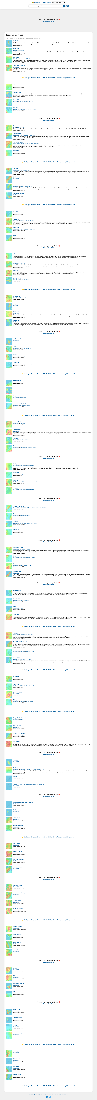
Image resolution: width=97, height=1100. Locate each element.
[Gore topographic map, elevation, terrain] (9, 516)
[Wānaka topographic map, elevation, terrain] (9, 110)
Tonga (15, 776)
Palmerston (16, 599)
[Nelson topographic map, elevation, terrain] (9, 238)
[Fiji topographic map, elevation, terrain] (9, 390)
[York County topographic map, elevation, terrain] (9, 298)
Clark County (27, 58)
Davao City (16, 100)
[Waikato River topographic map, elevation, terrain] (9, 728)
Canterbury (16, 177)
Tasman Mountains (18, 859)
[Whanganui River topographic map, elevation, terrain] (9, 828)
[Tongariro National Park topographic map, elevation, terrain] (9, 720)
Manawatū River (18, 547)
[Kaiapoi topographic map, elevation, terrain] (9, 652)
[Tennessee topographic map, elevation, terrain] (9, 314)
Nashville (16, 219)
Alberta (19, 616)
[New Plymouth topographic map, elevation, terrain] (9, 383)
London (15, 262)
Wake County (30, 634)
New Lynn (16, 438)
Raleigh (15, 633)
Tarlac (20, 531)
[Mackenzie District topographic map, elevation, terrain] (9, 424)
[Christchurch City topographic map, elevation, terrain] (9, 195)
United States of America (18, 143)
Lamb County (27, 86)
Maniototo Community (39, 769)
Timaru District (29, 356)
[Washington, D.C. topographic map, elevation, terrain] (9, 144)
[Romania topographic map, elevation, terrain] (9, 273)
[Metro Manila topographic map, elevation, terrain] (9, 593)
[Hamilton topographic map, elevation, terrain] (9, 686)
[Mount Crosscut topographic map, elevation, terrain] (9, 911)
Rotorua (15, 480)
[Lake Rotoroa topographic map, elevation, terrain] (9, 944)
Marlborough (23, 364)
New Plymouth (17, 380)
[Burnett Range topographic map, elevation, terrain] (9, 869)
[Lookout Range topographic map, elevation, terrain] (9, 903)
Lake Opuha (16, 488)
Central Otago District (28, 769)
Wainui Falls (16, 950)
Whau (26, 439)
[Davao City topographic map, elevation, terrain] (9, 102)
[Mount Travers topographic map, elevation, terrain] (9, 929)
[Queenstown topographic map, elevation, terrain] (9, 136)
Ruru (14, 396)
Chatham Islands (18, 810)
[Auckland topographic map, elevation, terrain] (9, 51)
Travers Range (17, 885)
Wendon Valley (17, 1033)
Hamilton (16, 684)
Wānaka (15, 108)
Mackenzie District (18, 422)
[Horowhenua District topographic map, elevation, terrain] (9, 406)
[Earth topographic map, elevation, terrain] (9, 87)
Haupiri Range (17, 851)
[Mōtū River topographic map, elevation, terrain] (9, 820)
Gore (14, 514)
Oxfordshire (28, 348)
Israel (14, 743)
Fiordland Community (39, 213)
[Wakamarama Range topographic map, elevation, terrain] (9, 895)
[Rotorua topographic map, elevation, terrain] (9, 482)
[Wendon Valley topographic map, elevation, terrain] (9, 1035)
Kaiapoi (15, 650)
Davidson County (30, 220)
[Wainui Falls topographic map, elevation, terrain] (9, 952)
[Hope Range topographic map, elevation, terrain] (9, 846)
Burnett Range (17, 867)
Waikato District (27, 565)
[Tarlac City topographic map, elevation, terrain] (9, 532)
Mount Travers (17, 926)
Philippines (16, 41)
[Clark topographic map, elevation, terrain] (9, 256)
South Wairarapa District (30, 474)
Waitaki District (26, 600)
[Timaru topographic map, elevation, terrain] (9, 357)
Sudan (14, 127)
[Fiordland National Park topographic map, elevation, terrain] (9, 644)
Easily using (49, 78)
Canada (14, 616)
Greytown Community (42, 474)
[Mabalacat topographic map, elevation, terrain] (9, 153)
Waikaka (15, 1051)
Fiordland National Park (20, 641)
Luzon (15, 304)
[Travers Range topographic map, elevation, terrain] (9, 887)
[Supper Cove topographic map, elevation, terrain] (9, 1077)
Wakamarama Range (19, 893)
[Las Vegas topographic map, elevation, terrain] (9, 59)
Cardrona (16, 446)
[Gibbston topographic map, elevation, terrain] (9, 230)
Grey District (28, 659)
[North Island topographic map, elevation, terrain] (9, 341)
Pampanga (21, 152)
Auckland (16, 49)
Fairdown (16, 1025)
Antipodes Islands (18, 983)
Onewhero (16, 564)
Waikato (21, 565)
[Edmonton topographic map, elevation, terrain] (9, 617)
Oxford (15, 347)
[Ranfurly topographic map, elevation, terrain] (9, 770)
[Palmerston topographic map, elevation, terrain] (9, 601)
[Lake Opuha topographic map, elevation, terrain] (9, 490)
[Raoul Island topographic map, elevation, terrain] (9, 1012)
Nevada (22, 58)
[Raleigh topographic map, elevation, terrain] (9, 635)
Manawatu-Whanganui (25, 405)
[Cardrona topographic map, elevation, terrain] (9, 448)
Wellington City (28, 186)
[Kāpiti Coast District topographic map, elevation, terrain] (9, 736)
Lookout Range (17, 900)
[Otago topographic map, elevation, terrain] (9, 970)
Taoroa (15, 991)
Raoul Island (16, 1009)
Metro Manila (17, 590)
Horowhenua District (19, 404)
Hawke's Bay (23, 507)
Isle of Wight (17, 278)
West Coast (22, 659)
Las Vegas (16, 57)
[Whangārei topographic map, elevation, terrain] (9, 679)
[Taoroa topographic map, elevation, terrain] (9, 994)
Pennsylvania (23, 297)
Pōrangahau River (18, 506)
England (23, 263)
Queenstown (17, 133)
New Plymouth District (30, 382)
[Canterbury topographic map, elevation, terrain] (9, 179)
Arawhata (16, 1066)
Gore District (28, 515)
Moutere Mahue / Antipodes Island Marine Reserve (28, 784)
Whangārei (16, 676)
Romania (15, 270)
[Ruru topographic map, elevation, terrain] (9, 398)
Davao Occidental (23, 101)
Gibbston (16, 227)
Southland (22, 213)
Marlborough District (31, 364)
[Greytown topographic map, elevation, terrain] (9, 475)
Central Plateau (18, 692)
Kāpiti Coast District (19, 733)
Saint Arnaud (17, 934)
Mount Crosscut (18, 908)
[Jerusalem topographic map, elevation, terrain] (9, 744)
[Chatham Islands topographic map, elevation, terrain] (9, 812)
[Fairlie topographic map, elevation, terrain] (9, 466)
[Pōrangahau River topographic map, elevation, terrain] (9, 508)
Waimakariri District (30, 557)
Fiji (14, 388)
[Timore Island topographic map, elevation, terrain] (9, 1061)
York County (17, 296)
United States (16, 58)
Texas (21, 86)
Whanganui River (18, 825)
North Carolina (23, 634)
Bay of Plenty (23, 481)
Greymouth (16, 658)
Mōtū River (16, 818)
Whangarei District (29, 678)
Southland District (29, 213)
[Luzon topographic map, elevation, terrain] (9, 306)
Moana (21, 397)
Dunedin (15, 168)
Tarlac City (16, 529)
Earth (14, 84)
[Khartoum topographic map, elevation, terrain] (9, 128)
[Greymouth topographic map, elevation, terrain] (9, 660)
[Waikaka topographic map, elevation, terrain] (9, 1053)
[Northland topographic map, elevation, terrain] (9, 762)
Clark (14, 253)
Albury (15, 700)
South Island (17, 571)
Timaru (15, 354)
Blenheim (16, 362)
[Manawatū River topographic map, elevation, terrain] (9, 550)
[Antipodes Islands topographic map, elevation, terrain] (9, 986)
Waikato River (17, 726)
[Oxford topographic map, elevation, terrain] (9, 349)
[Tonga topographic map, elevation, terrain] (9, 779)
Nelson (15, 235)
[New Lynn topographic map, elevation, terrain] (9, 440)
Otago (21, 109)
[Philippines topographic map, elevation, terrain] (9, 43)
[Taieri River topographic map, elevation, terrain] (9, 978)
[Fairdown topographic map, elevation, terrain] (9, 1027)
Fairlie (15, 464)
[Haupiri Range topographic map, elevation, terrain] (9, 854)
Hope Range (16, 843)
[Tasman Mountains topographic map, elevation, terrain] (9, 861)
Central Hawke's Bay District (33, 507)
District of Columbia (19, 65)
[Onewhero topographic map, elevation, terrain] (9, 566)
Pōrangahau (43, 507)
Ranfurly (15, 768)
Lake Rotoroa (17, 942)
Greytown (16, 472)
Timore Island (17, 1059)
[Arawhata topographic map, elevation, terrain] (9, 1069)
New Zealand (16, 50)
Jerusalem (16, 741)
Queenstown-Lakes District (29, 109)
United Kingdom (16, 263)
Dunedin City (26, 170)
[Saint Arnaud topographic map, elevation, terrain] (9, 937)
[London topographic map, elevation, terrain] (9, 264)
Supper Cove (17, 1074)
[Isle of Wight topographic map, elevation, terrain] (9, 280)
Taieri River (16, 976)
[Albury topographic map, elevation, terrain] (9, 702)
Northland (22, 678)
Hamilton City (27, 685)
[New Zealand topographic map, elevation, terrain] (9, 94)
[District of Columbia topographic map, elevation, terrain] (9, 68)
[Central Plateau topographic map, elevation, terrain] (9, 694)
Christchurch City (18, 193)
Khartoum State (20, 127)
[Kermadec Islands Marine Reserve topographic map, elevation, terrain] (9, 804)
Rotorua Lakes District (32, 481)
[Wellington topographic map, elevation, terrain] (9, 187)
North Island (17, 339)
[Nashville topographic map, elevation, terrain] (9, 221)
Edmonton (16, 614)
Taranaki (22, 382)
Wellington (16, 185)
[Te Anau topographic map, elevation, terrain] (9, 214)
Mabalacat (16, 150)
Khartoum (16, 126)
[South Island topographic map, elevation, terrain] (9, 574)
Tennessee (22, 220)
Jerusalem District (20, 743)
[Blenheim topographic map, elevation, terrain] (9, 365)
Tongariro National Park (20, 718)
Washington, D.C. (18, 142)
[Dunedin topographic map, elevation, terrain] (9, 171)
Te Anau (15, 211)
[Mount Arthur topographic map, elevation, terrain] (9, 432)
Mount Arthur (17, 429)
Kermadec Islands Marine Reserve (23, 802)
